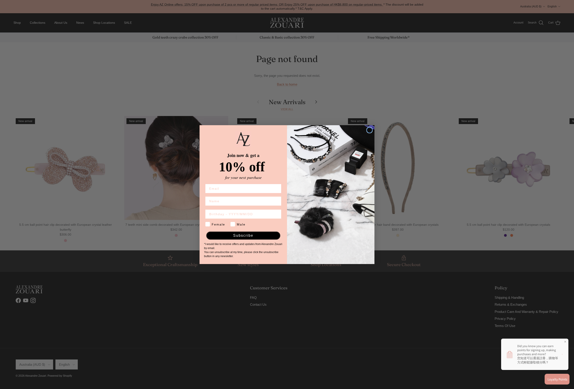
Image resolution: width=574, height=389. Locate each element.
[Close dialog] (369, 130)
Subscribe (243, 235)
